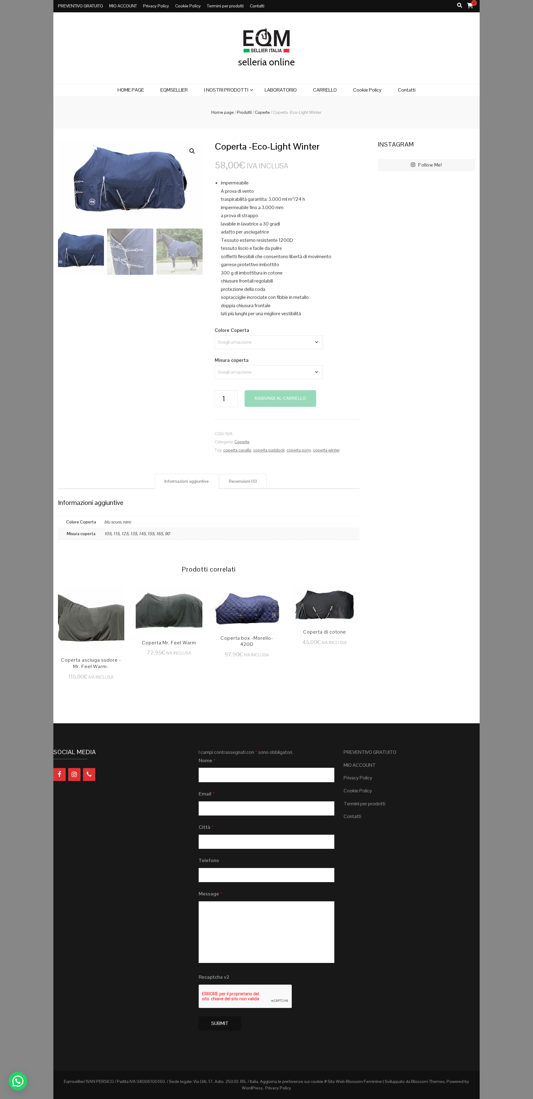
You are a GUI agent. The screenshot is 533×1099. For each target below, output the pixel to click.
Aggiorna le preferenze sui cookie (291, 1081)
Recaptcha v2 (214, 977)
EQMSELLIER (174, 90)
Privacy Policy (156, 6)
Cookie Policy (188, 6)
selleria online (266, 62)
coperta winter (326, 450)
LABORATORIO (281, 90)
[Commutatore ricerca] (459, 6)
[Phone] (89, 774)
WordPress (252, 1088)
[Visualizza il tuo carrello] (470, 5)
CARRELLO (325, 90)
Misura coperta (232, 360)
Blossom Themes (428, 1081)
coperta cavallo (237, 450)
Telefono (209, 860)
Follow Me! (430, 165)
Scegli (91, 621)
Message (210, 893)
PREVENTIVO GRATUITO (80, 6)
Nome (207, 760)
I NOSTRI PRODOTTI (226, 90)
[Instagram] (74, 774)
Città (206, 827)
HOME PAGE (131, 90)
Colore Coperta (232, 330)
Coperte (242, 441)
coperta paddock (269, 450)
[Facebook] (59, 774)
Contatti (257, 6)
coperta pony (299, 450)
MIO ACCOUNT (123, 6)
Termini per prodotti (225, 6)
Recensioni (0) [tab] (243, 481)
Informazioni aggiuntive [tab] (186, 481)
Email (207, 794)
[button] (192, 151)
